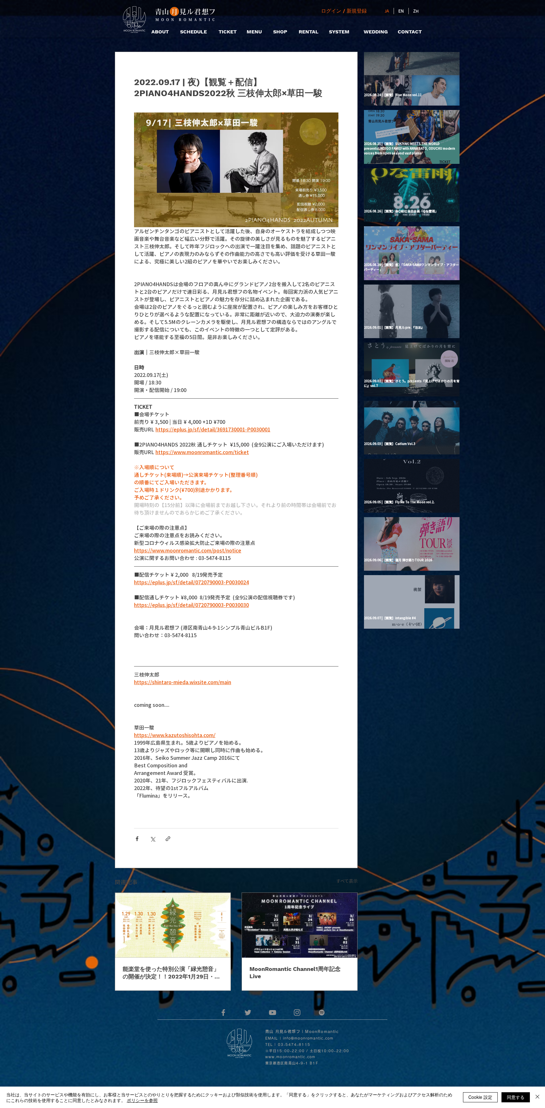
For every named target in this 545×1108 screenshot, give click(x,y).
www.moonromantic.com (290, 1057)
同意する (515, 1097)
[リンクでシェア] (168, 839)
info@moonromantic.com (308, 1038)
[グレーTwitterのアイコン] (247, 1012)
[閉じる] (537, 1097)
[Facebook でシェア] (137, 839)
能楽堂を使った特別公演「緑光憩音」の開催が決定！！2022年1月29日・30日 (172, 973)
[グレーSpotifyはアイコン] (321, 1012)
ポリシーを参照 (142, 1100)
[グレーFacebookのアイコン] (223, 1012)
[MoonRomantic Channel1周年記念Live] (299, 925)
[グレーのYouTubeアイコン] (272, 1012)
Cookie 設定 (480, 1097)
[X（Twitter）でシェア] (152, 839)
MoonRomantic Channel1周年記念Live (295, 972)
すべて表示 (347, 881)
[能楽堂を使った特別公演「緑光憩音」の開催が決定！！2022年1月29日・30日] (173, 925)
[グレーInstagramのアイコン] (297, 1012)
